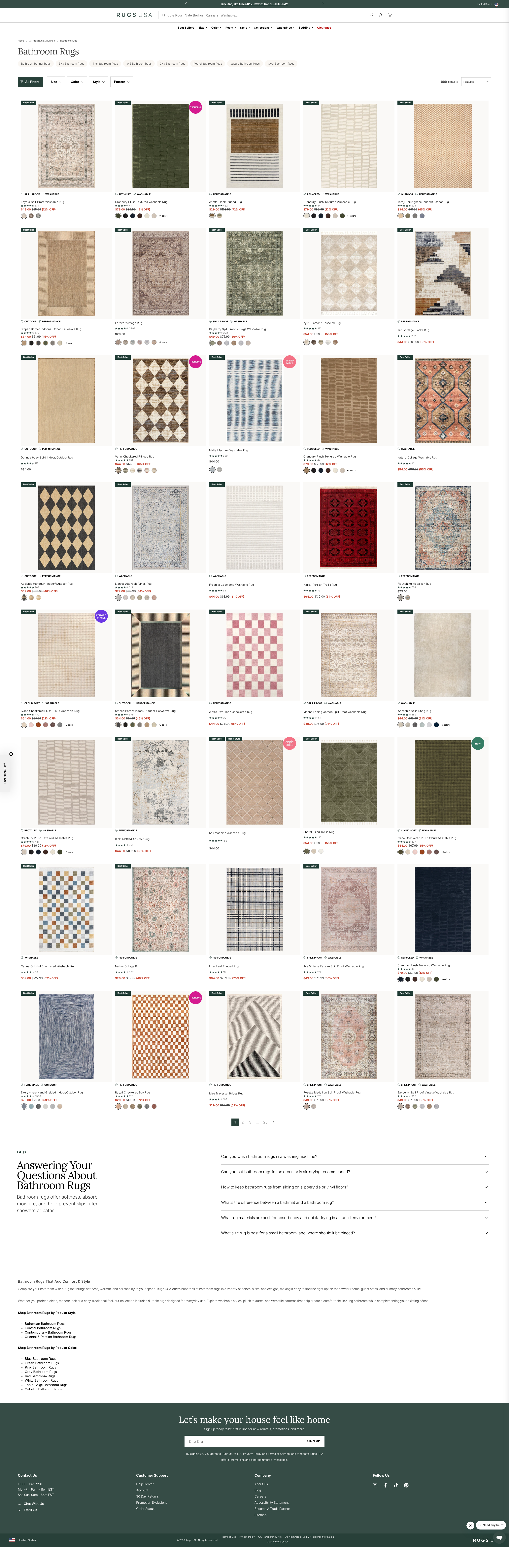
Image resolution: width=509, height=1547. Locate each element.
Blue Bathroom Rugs (40, 1359)
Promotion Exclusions (151, 1502)
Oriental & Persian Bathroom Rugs (51, 1337)
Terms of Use (228, 1536)
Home (21, 40)
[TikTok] (395, 1485)
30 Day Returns (147, 1496)
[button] (31, 82)
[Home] (134, 16)
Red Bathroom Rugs (40, 1376)
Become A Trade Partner (272, 1509)
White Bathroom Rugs (41, 1380)
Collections (262, 27)
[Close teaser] (11, 754)
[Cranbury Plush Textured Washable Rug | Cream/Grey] (66, 782)
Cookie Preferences (277, 1541)
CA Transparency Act (270, 1536)
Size (201, 27)
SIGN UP (313, 1441)
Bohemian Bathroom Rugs (45, 1324)
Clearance (324, 27)
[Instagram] (375, 1485)
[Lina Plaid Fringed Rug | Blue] (254, 909)
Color (215, 27)
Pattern (120, 82)
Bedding (304, 27)
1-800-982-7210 (30, 1484)
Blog (257, 1490)
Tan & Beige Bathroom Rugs (46, 1385)
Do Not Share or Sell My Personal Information (309, 1536)
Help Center (145, 1484)
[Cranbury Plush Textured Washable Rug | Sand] (348, 400)
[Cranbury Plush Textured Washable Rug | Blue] (443, 909)
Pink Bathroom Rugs (40, 1367)
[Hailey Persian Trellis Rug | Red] (348, 527)
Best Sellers (186, 27)
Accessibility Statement (271, 1502)
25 (265, 1122)
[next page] (274, 1122)
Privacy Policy (247, 1536)
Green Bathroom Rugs (42, 1363)
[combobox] (476, 82)
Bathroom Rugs (68, 40)
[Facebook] (385, 1485)
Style (243, 27)
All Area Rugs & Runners (42, 40)
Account (142, 1490)
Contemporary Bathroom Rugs (48, 1332)
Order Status (145, 1509)
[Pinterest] (406, 1485)
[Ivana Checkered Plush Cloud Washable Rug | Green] (443, 782)
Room (229, 27)
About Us (261, 1484)
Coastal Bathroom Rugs (43, 1328)
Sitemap (260, 1515)
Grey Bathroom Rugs (41, 1372)
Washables (284, 27)
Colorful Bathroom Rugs (43, 1389)
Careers (260, 1496)
